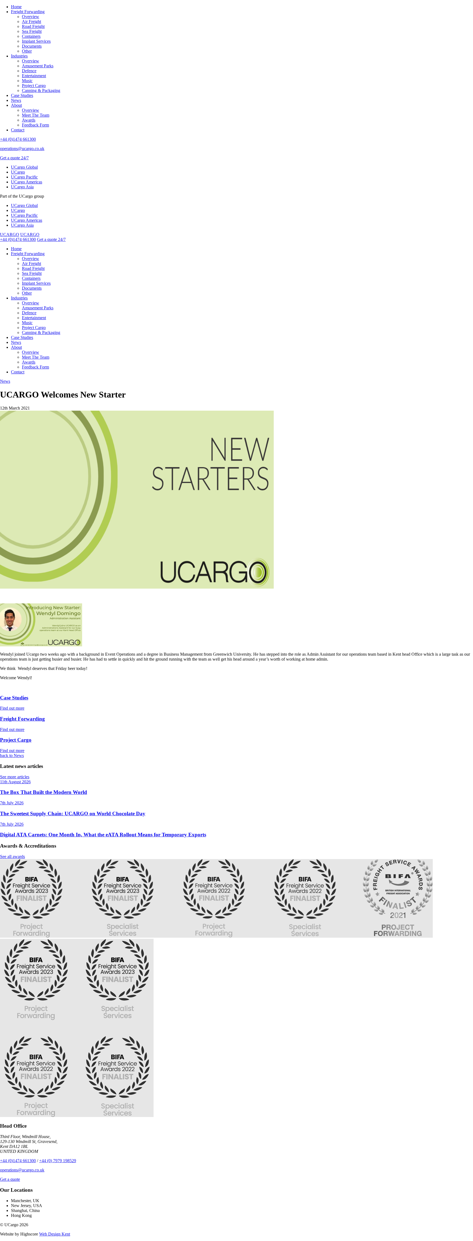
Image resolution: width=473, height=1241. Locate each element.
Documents (32, 46)
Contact (17, 130)
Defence (29, 70)
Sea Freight (32, 31)
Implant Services (36, 41)
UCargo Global (24, 167)
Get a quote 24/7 (14, 158)
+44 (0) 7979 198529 (57, 1160)
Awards (28, 120)
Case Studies (22, 95)
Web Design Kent (54, 1234)
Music (27, 80)
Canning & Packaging (41, 90)
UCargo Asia (22, 187)
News (16, 100)
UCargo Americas (26, 182)
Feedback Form (35, 125)
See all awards (12, 856)
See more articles (14, 776)
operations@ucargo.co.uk (22, 148)
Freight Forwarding (28, 11)
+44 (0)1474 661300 (18, 139)
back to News (12, 755)
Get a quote (10, 1179)
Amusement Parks (37, 66)
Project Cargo (34, 85)
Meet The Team (35, 115)
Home (16, 6)
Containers (31, 36)
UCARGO (9, 234)
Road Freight (33, 26)
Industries (19, 56)
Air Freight (31, 21)
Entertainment (34, 75)
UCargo (18, 172)
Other (27, 51)
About (16, 105)
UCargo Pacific (24, 177)
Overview (30, 16)
